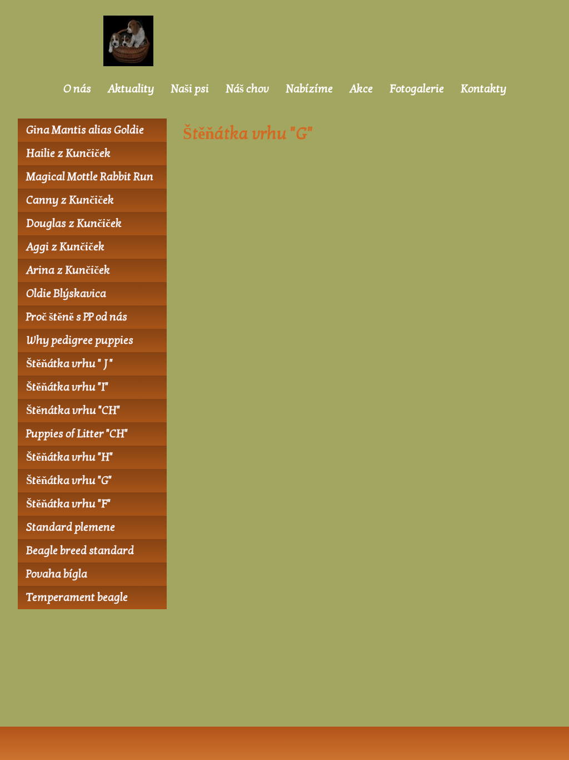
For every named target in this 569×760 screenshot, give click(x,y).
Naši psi (190, 89)
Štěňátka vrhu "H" (69, 457)
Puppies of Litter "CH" (77, 434)
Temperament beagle (77, 597)
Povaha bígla (56, 574)
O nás (77, 89)
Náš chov (247, 89)
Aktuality (131, 89)
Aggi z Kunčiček (65, 247)
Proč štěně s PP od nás (76, 317)
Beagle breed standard (80, 550)
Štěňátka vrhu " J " (69, 364)
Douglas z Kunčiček (74, 223)
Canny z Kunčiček (70, 200)
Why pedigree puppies (79, 340)
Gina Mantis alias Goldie (85, 130)
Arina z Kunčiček (68, 270)
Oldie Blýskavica (66, 293)
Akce (361, 89)
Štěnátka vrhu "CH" (73, 410)
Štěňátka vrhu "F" (68, 504)
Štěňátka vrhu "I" (67, 387)
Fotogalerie (417, 89)
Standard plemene (70, 527)
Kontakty (483, 89)
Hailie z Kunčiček (68, 153)
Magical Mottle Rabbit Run (89, 177)
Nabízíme (309, 89)
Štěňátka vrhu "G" (69, 480)
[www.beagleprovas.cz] (131, 41)
